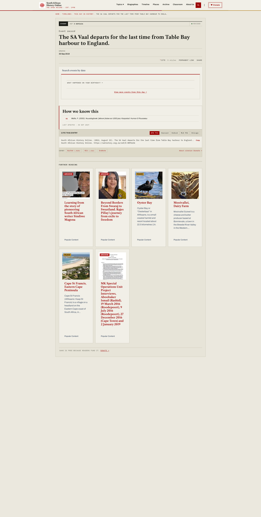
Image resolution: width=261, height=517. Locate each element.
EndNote (102, 151)
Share (199, 60)
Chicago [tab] (194, 133)
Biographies (132, 4)
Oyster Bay (144, 202)
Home (57, 14)
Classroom (178, 4)
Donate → (104, 350)
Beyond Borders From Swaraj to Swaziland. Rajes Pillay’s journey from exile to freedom (112, 211)
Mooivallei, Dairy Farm (181, 204)
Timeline (145, 4)
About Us (190, 4)
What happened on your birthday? (85, 83)
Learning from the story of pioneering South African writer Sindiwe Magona (74, 211)
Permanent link (186, 60)
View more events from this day (130, 92)
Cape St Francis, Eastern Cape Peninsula (75, 287)
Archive (166, 4)
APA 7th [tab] (154, 133)
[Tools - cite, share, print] (204, 5)
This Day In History (83, 14)
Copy (198, 140)
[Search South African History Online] (198, 5)
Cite (168, 60)
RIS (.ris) (89, 151)
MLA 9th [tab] (184, 133)
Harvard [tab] (164, 133)
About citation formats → (190, 151)
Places (156, 4)
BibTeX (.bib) (73, 151)
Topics (120, 4)
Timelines (66, 14)
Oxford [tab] (175, 133)
